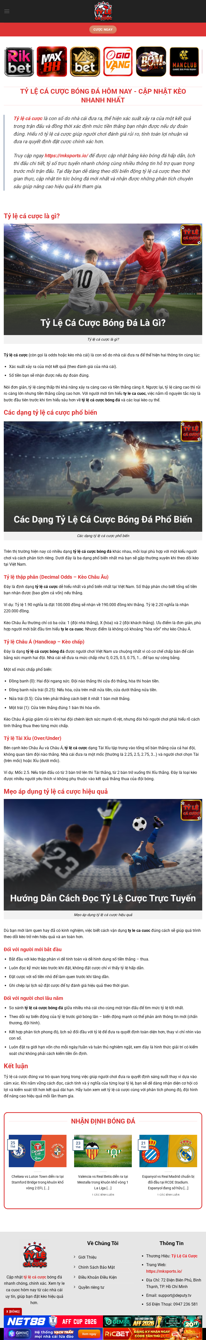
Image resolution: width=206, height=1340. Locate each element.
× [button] (183, 589)
